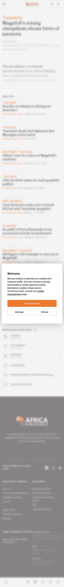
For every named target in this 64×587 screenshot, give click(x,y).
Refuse (44, 312)
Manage (19, 312)
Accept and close (32, 303)
